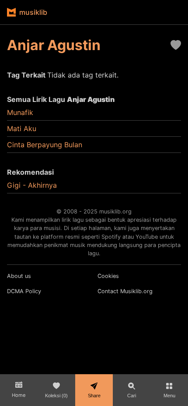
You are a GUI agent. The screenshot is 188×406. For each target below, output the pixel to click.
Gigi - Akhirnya (32, 185)
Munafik (20, 112)
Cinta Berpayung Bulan (44, 144)
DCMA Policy (24, 291)
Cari (131, 395)
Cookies (108, 276)
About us (19, 276)
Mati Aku (21, 128)
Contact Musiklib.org (125, 291)
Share (94, 395)
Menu (169, 395)
